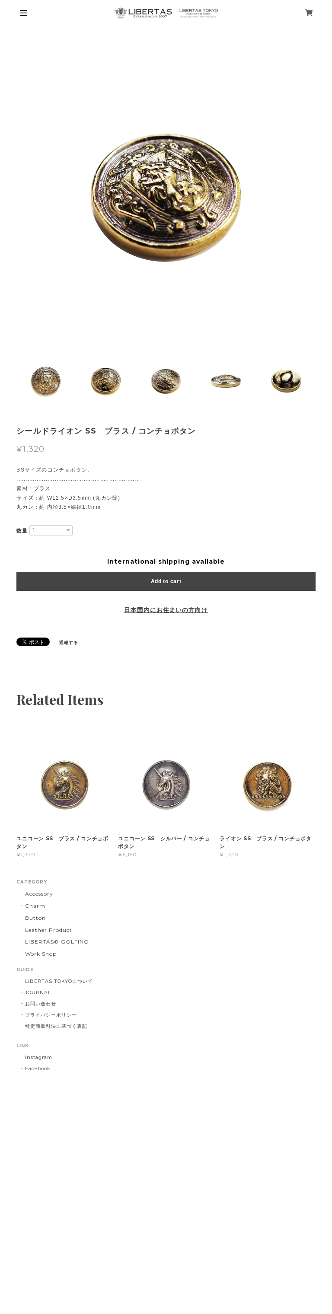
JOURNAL (38, 992)
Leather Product (48, 930)
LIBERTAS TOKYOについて (59, 981)
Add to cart (166, 581)
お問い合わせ (40, 1004)
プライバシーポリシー (51, 1015)
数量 (22, 531)
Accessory (39, 893)
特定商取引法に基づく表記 (56, 1026)
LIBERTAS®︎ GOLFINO (57, 941)
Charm (35, 906)
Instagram (38, 1057)
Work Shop (41, 953)
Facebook (38, 1068)
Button (35, 918)
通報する (68, 642)
